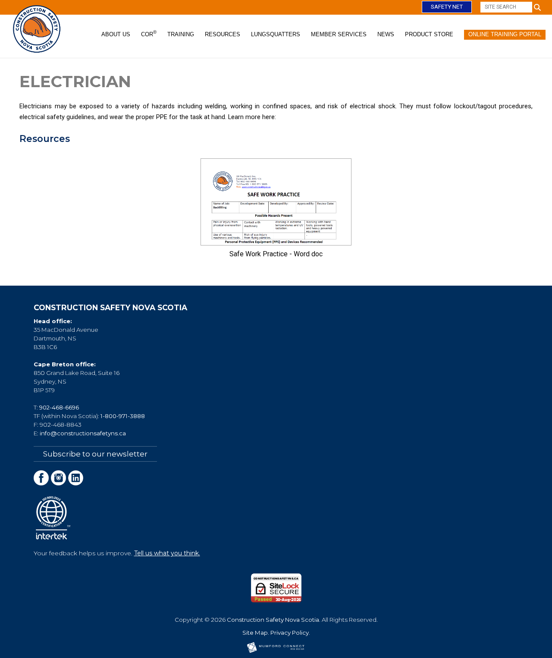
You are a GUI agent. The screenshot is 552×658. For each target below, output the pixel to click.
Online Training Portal (504, 34)
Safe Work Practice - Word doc (276, 254)
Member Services (339, 34)
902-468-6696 (59, 407)
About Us (115, 34)
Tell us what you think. (167, 553)
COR (149, 34)
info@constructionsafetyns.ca (83, 433)
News (385, 34)
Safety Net (447, 6)
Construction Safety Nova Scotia (273, 619)
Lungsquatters (275, 34)
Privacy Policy (289, 632)
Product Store (429, 34)
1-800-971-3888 (122, 415)
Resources (222, 34)
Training (180, 34)
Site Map (255, 632)
